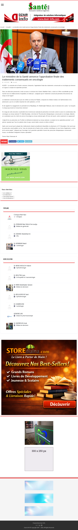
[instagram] (42, 525)
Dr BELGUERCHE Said (21, 294)
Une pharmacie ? (8, 196)
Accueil (2, 27)
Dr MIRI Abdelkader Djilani (23, 285)
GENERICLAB (18, 314)
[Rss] (36, 525)
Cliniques (19, 217)
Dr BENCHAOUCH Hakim (22, 266)
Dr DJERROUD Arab (20, 323)
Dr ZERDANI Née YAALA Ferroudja (25, 224)
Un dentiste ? (7, 195)
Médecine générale (22, 226)
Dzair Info (42, 523)
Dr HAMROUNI (19, 304)
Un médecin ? (7, 193)
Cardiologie (20, 245)
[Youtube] (39, 525)
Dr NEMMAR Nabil (20, 243)
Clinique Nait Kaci (20, 215)
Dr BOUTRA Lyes (19, 275)
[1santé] (39, 6)
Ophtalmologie (21, 268)
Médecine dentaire (22, 287)
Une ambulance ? (8, 198)
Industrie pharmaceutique (24, 316)
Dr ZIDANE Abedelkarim (22, 234)
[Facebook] (38, 525)
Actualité (8, 27)
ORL (17, 236)
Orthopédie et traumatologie (25, 277)
